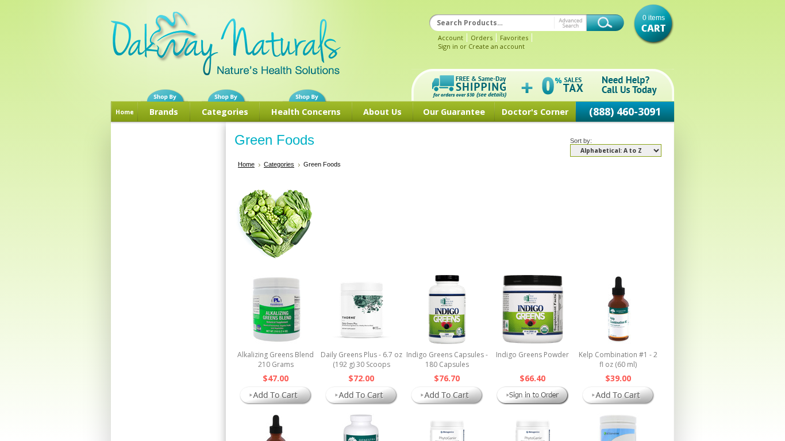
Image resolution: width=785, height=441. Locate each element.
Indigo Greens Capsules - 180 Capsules (447, 359)
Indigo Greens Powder (532, 354)
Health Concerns (306, 111)
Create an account (496, 46)
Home (125, 112)
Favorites (514, 37)
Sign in (448, 46)
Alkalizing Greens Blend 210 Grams (275, 359)
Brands (163, 111)
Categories (225, 111)
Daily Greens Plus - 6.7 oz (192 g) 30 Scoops (361, 359)
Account (450, 37)
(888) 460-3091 (625, 111)
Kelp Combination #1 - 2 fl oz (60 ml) (618, 359)
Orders (481, 37)
